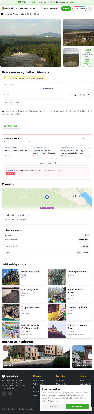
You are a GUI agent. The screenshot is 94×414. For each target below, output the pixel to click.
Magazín (53, 8)
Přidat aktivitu (61, 384)
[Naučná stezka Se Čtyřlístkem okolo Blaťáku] (10, 330)
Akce (40, 8)
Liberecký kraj (26, 14)
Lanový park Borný (76, 272)
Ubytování (23, 8)
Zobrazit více (10, 126)
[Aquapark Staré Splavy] (57, 295)
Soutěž (35, 395)
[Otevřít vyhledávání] (90, 8)
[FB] (71, 95)
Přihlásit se (81, 8)
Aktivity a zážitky (39, 384)
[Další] (88, 138)
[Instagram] (10, 393)
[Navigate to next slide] (90, 357)
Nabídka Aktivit (12, 14)
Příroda (86, 235)
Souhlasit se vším (77, 406)
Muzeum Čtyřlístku (77, 307)
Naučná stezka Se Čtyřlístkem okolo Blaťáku (30, 328)
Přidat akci (10, 173)
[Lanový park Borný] (57, 277)
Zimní (86, 252)
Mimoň (36, 14)
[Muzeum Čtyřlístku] (57, 312)
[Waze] (84, 95)
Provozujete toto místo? (12, 102)
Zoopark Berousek (30, 307)
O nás (81, 380)
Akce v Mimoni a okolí (48, 163)
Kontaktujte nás (84, 384)
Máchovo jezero (29, 289)
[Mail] (80, 95)
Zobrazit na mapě (47, 208)
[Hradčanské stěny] (10, 277)
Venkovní (85, 246)
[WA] (75, 95)
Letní (78, 252)
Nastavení (53, 406)
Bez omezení (83, 240)
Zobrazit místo (28, 283)
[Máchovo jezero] (10, 295)
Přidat (67, 8)
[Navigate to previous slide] (3, 357)
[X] (88, 95)
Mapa (46, 8)
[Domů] (1, 14)
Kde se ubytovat (38, 380)
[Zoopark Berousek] (10, 312)
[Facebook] (4, 393)
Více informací (54, 401)
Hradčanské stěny (30, 272)
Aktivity (33, 8)
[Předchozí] (84, 138)
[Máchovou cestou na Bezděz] (57, 330)
